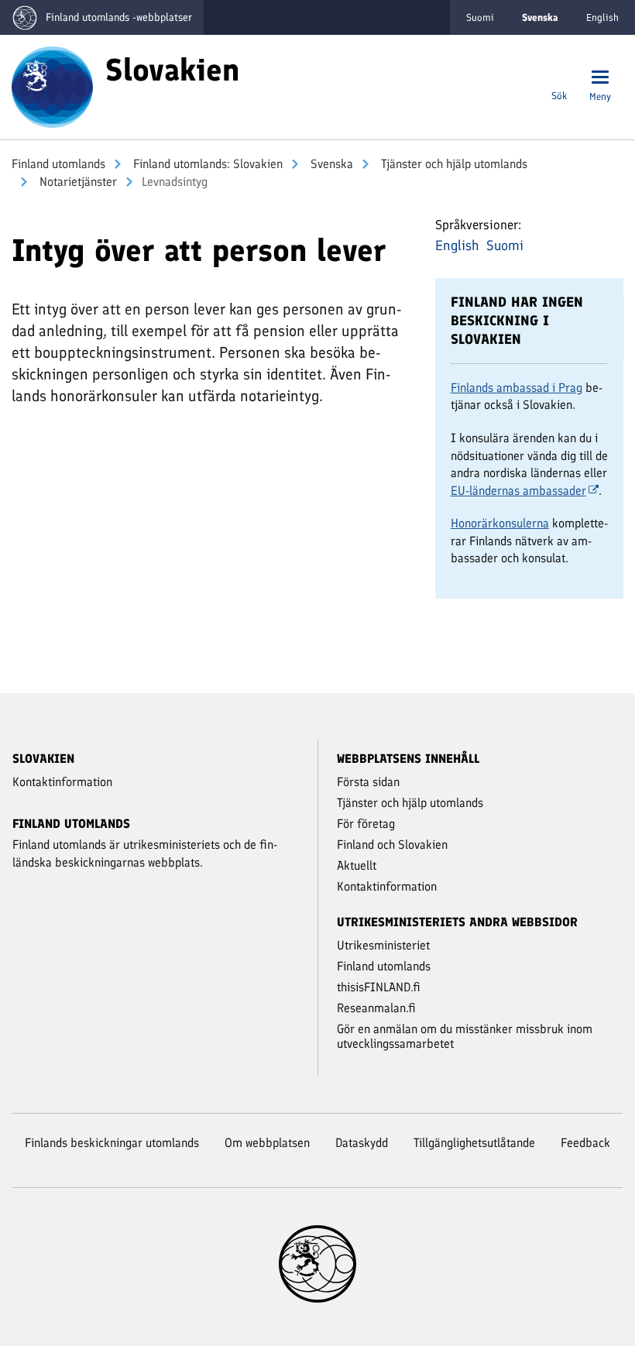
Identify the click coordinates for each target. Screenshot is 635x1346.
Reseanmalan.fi (376, 1008)
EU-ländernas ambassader (518, 490)
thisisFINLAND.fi (378, 987)
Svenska (330, 163)
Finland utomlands (58, 163)
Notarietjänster (76, 181)
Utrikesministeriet (383, 945)
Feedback (585, 1142)
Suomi (480, 17)
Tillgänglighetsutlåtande (474, 1142)
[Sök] (559, 79)
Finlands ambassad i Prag (516, 387)
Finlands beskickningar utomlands (112, 1142)
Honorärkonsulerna (500, 523)
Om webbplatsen (267, 1142)
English (602, 17)
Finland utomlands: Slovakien (206, 163)
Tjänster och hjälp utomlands (452, 163)
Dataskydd (361, 1142)
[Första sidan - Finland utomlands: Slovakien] (52, 86)
